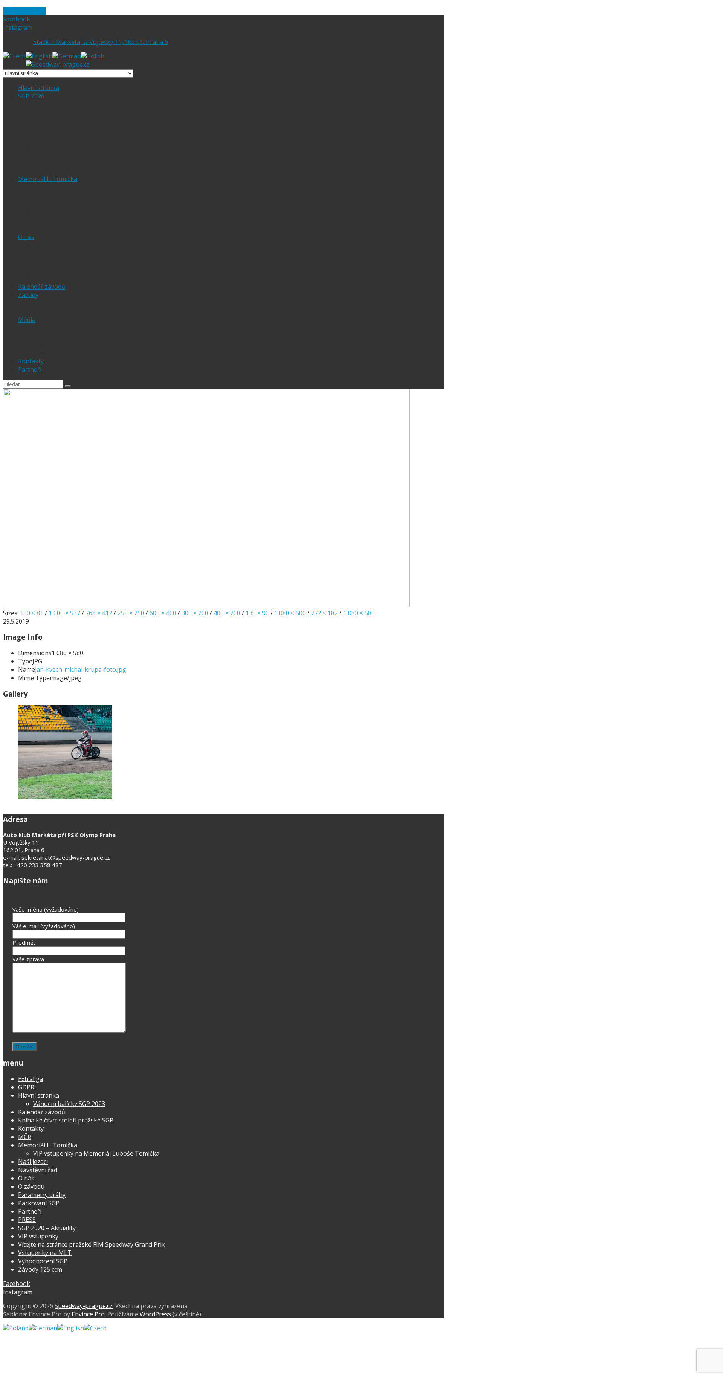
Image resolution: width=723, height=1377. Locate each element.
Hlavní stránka (38, 88)
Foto (40, 336)
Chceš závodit (54, 270)
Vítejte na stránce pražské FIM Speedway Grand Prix (112, 104)
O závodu (47, 228)
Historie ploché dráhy (65, 245)
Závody (28, 295)
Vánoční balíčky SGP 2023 (69, 1103)
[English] (39, 56)
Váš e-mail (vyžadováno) (43, 926)
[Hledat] (68, 386)
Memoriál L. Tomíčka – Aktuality (82, 187)
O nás (26, 237)
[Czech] (14, 56)
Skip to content (24, 11)
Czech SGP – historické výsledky (81, 162)
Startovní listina (57, 212)
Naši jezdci (49, 262)
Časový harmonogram (66, 146)
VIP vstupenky (54, 137)
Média (26, 320)
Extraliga (47, 303)
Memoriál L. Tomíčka (47, 179)
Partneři (29, 369)
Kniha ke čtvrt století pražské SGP (65, 1120)
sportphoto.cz (69, 344)
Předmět (23, 942)
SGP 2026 (31, 96)
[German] (66, 56)
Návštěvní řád (37, 1170)
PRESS (41, 328)
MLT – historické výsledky (72, 220)
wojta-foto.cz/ (70, 353)
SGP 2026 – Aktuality (64, 112)
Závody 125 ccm (40, 1269)
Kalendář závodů (41, 286)
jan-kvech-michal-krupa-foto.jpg (80, 669)
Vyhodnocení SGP (59, 170)
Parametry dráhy (59, 253)
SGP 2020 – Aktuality (47, 1228)
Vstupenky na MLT (61, 195)
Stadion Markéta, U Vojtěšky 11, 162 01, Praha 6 (100, 42)
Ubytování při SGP (60, 154)
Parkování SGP (55, 129)
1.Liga (42, 311)
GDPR (41, 278)
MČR (24, 1137)
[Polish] (92, 56)
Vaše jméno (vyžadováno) (45, 909)
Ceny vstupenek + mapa (69, 121)
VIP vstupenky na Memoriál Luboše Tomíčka (99, 204)
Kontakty (31, 361)
